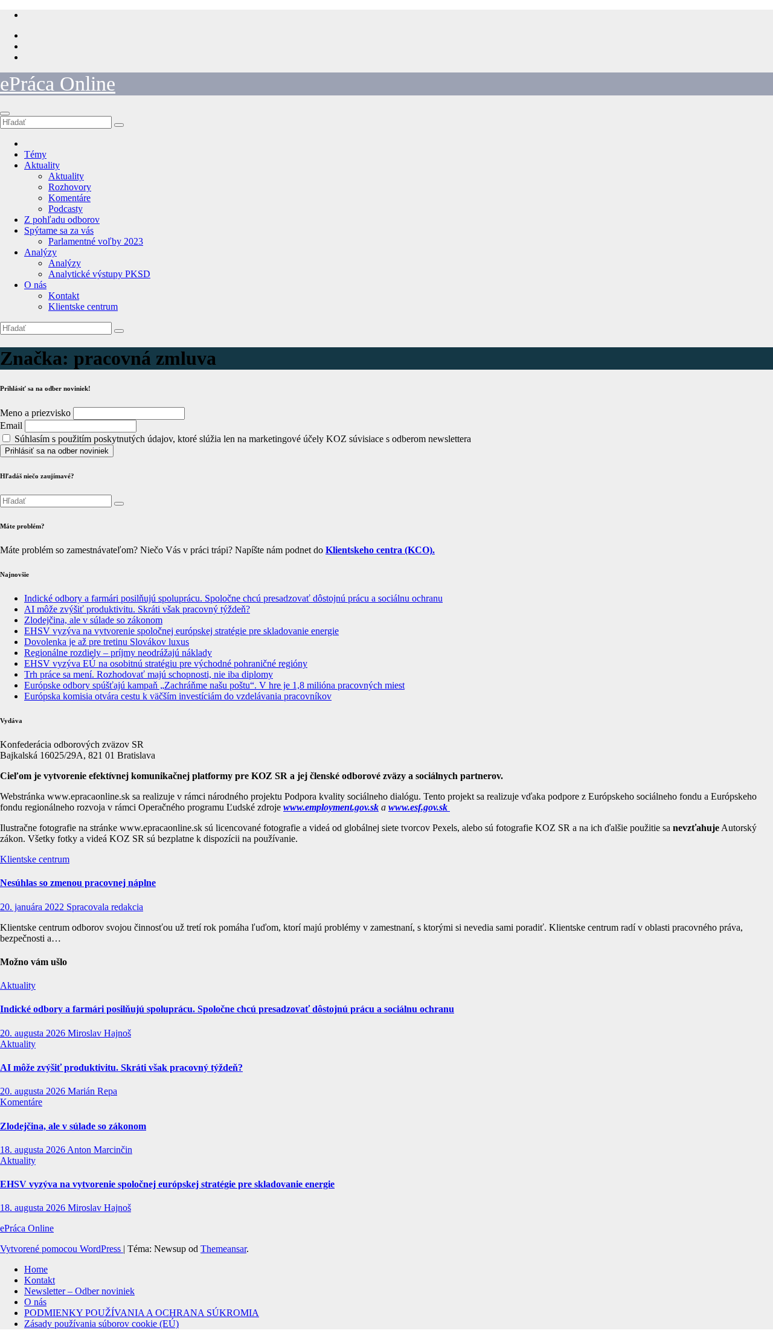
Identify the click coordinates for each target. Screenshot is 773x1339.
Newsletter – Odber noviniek (79, 1291)
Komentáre (69, 198)
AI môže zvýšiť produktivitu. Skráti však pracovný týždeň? (137, 609)
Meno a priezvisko (35, 413)
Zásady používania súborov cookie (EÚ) (101, 1323)
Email (11, 425)
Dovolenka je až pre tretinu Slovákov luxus (106, 642)
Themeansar (223, 1249)
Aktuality (42, 165)
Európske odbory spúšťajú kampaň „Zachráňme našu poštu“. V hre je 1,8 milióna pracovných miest (214, 685)
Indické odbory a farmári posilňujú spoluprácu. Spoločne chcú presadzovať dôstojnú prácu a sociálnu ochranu (233, 598)
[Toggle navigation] (5, 113)
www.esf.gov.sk (419, 807)
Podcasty (65, 209)
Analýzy (40, 252)
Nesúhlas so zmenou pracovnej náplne (78, 883)
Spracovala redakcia (104, 907)
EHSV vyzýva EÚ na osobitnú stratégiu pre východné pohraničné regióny (165, 663)
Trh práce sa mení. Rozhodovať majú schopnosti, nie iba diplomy (148, 674)
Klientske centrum (83, 306)
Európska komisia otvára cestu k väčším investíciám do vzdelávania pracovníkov (178, 696)
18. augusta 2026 (33, 1150)
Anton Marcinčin (99, 1150)
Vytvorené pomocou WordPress (61, 1249)
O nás (35, 285)
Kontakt (63, 296)
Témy (35, 154)
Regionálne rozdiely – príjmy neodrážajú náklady (118, 652)
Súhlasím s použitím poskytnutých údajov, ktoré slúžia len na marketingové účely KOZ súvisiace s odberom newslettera (241, 439)
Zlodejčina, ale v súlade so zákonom (93, 620)
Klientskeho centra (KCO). (380, 550)
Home (36, 1269)
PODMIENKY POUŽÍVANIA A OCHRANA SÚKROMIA (141, 1313)
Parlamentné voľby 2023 (95, 241)
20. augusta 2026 (34, 1033)
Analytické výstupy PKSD (99, 274)
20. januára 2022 (33, 907)
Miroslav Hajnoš (99, 1033)
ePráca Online (57, 83)
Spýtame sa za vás (59, 230)
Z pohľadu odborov (62, 219)
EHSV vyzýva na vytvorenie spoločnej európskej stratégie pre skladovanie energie (181, 631)
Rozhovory (69, 187)
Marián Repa (92, 1091)
